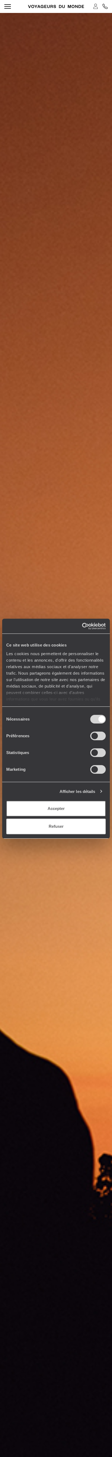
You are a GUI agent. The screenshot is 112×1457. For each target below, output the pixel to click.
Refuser (56, 826)
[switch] (98, 736)
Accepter (56, 808)
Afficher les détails (77, 791)
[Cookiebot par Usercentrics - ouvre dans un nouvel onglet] (82, 626)
